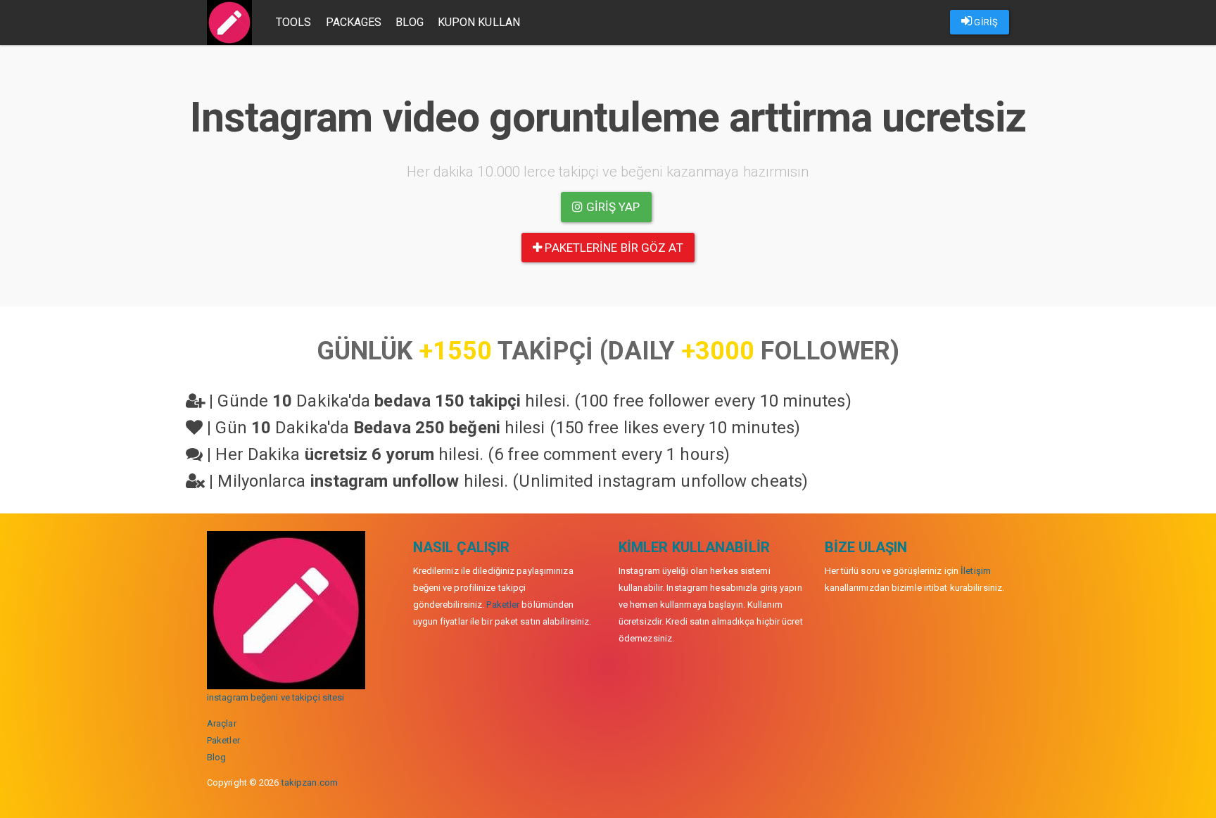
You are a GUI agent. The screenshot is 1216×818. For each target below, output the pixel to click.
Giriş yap (611, 207)
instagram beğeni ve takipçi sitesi (275, 697)
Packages (354, 22)
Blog (409, 22)
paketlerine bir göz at (612, 248)
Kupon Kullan (479, 22)
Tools (294, 22)
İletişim (976, 570)
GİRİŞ (985, 22)
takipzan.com (309, 782)
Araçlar (221, 723)
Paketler (223, 740)
